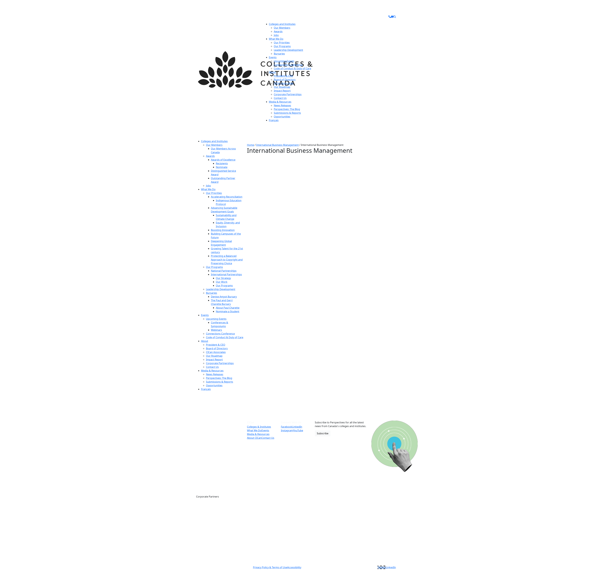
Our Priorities (282, 42)
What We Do (276, 39)
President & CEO (283, 76)
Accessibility (294, 567)
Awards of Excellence (223, 159)
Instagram (287, 430)
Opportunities (282, 116)
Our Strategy (223, 278)
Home (250, 145)
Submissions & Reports (287, 113)
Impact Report (282, 90)
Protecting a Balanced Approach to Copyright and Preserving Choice (227, 259)
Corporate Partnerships (288, 94)
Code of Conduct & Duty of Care (292, 68)
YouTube (298, 430)
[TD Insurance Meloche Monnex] (401, 508)
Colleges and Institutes (282, 24)
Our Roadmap (282, 87)
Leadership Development (288, 50)
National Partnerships (223, 270)
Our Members (282, 27)
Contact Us (280, 98)
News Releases (282, 105)
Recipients (222, 163)
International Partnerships (226, 274)
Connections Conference (288, 64)
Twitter (382, 567)
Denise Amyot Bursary (224, 296)
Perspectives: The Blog (287, 109)
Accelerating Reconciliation (226, 196)
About (272, 72)
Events (273, 57)
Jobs (276, 35)
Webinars (216, 330)
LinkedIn (297, 426)
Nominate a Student (227, 311)
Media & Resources (280, 101)
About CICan (254, 438)
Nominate (221, 167)
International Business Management (277, 145)
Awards (278, 31)
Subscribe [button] (322, 433)
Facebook (286, 426)
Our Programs (282, 46)
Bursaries (279, 53)
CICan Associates (284, 83)
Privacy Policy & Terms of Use (270, 567)
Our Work (221, 282)
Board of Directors (285, 79)
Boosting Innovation (223, 230)
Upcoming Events (284, 61)
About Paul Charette (227, 307)
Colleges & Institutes (259, 426)
